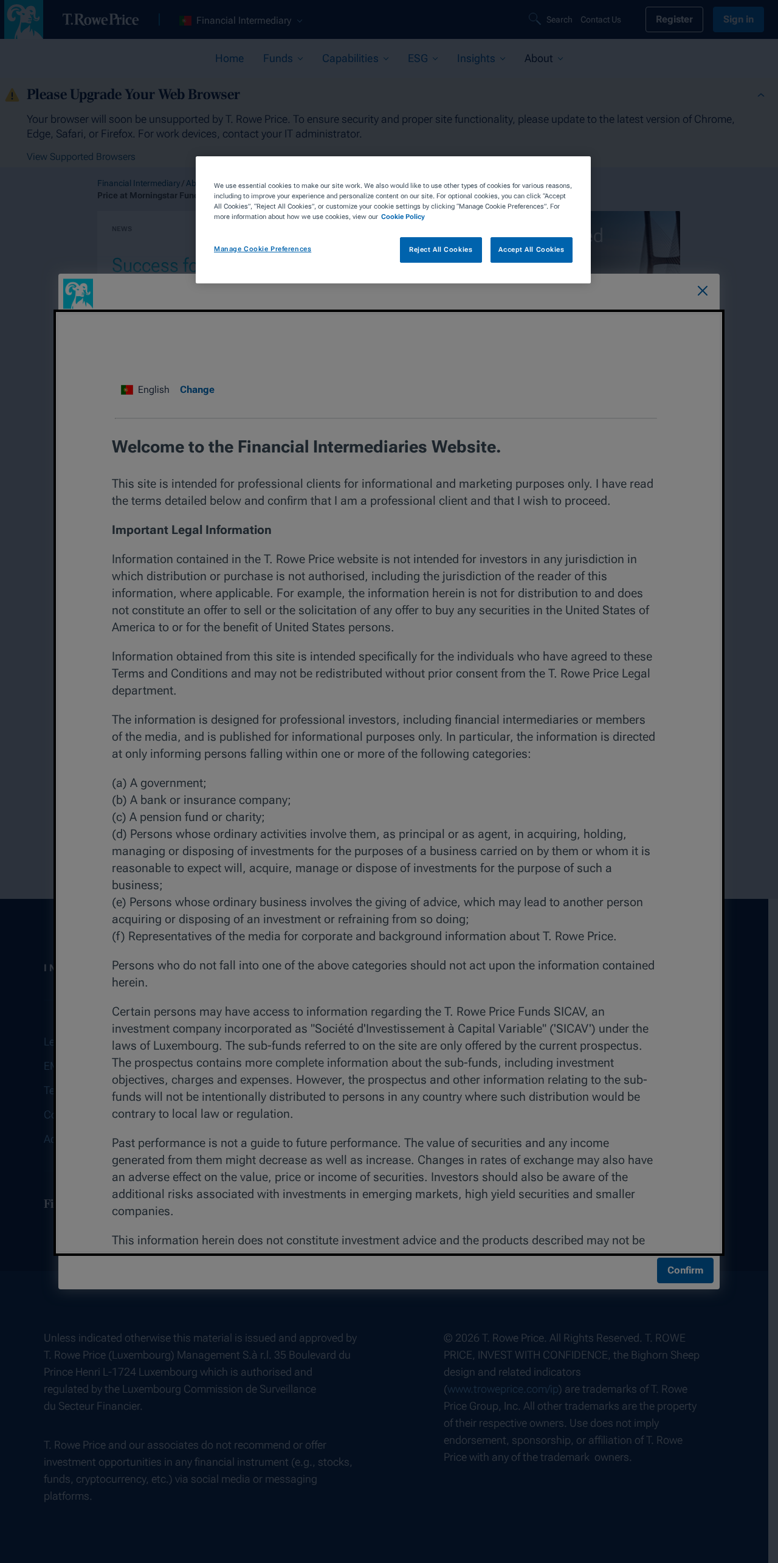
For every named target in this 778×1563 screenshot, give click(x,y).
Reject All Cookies (440, 249)
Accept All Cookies (531, 249)
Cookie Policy (403, 216)
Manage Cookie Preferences (262, 248)
